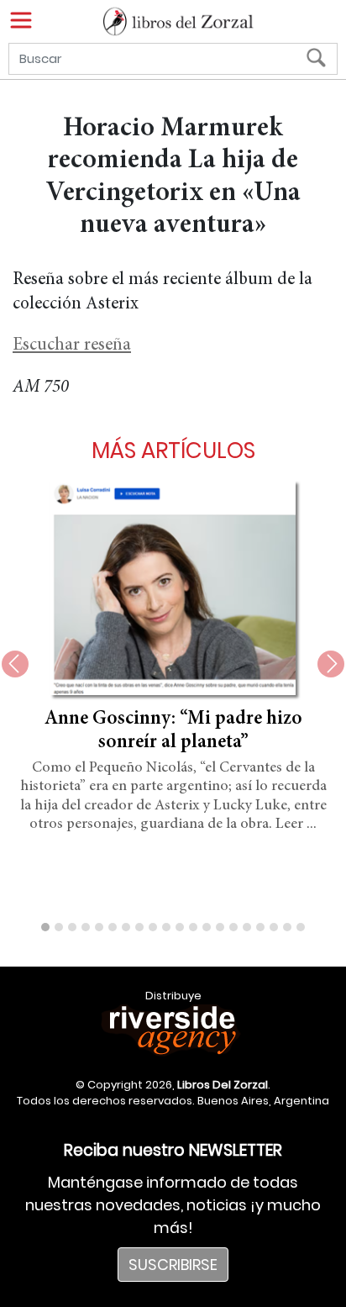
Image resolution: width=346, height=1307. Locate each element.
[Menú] (21, 20)
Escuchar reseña (72, 346)
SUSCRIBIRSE (173, 1264)
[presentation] (15, 664)
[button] (45, 927)
